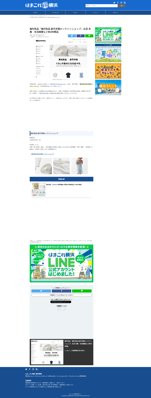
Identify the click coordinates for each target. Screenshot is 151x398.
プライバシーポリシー (41, 376)
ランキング (55, 12)
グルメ (75, 12)
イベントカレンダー (62, 376)
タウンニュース (61, 308)
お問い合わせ (52, 376)
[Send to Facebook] (81, 35)
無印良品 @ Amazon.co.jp (57, 84)
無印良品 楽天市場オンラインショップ (42, 154)
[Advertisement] (75, 22)
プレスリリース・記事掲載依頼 (77, 376)
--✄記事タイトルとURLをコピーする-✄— (39, 36)
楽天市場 (45, 93)
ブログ (35, 12)
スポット (115, 12)
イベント (95, 12)
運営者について (29, 376)
